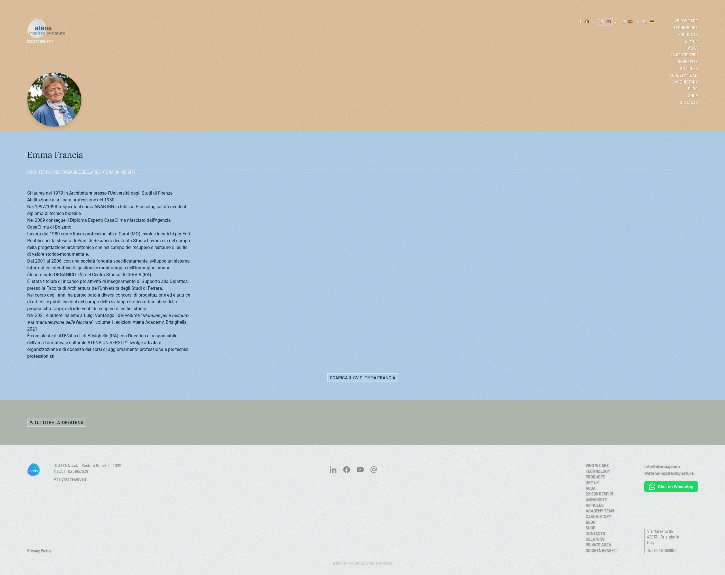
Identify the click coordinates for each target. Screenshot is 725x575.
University (687, 61)
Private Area (598, 544)
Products (688, 34)
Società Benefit (601, 550)
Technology (685, 27)
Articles (689, 68)
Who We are (686, 20)
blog (693, 88)
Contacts (688, 102)
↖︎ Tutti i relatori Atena (57, 422)
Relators (595, 539)
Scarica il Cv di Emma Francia (362, 377)
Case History (685, 82)
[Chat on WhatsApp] (671, 486)
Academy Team (683, 75)
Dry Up (691, 41)
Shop (693, 95)
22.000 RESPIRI (684, 54)
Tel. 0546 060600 (662, 550)
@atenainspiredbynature (669, 473)
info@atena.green (662, 466)
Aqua (693, 48)
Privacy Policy (39, 550)
